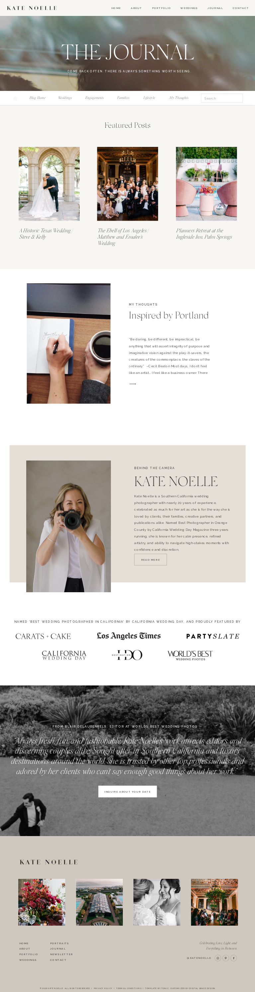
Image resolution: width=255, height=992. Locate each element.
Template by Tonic (157, 988)
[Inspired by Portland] (69, 343)
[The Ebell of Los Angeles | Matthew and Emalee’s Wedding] (127, 184)
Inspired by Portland (169, 315)
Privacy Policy (103, 988)
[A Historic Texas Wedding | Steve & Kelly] (49, 184)
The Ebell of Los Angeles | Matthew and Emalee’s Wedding (123, 237)
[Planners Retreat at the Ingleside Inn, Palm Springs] (206, 184)
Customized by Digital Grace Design (192, 988)
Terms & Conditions (128, 988)
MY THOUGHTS (143, 304)
